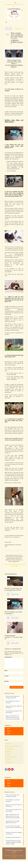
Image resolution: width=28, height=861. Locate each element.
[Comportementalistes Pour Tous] (14, 13)
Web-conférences (11, 757)
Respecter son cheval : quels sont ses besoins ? (14, 706)
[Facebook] (14, 6)
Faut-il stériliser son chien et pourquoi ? (13, 612)
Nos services (10, 748)
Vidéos (8, 754)
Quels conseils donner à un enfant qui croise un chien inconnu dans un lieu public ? (13, 717)
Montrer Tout (19, 28)
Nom (6, 670)
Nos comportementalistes (13, 746)
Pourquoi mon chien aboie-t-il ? (13, 837)
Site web (7, 681)
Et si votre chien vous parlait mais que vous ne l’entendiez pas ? (14, 827)
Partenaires (10, 762)
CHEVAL (9, 731)
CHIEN (8, 733)
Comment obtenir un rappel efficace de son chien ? (12, 821)
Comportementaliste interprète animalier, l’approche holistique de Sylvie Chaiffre (13, 842)
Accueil (8, 743)
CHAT (8, 728)
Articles (9, 751)
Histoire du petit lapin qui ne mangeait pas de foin (13, 589)
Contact (9, 759)
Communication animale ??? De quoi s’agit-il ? (14, 637)
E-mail (7, 676)
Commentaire (8, 657)
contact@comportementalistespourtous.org (15, 4)
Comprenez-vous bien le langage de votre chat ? (14, 833)
